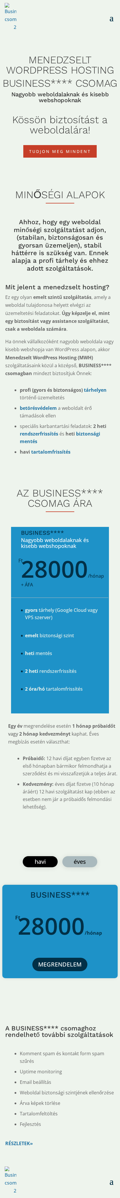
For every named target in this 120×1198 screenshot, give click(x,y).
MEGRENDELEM (60, 964)
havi (40, 862)
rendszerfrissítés (39, 434)
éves (80, 862)
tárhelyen (95, 390)
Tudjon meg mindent (60, 151)
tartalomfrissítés (50, 452)
